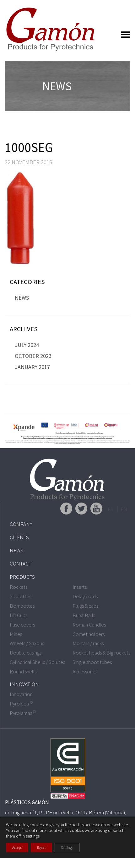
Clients (19, 537)
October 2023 (33, 355)
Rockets (18, 586)
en (124, 509)
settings (33, 836)
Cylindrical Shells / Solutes (37, 662)
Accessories (85, 671)
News (22, 297)
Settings (67, 847)
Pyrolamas (23, 713)
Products (22, 576)
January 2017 (32, 366)
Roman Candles (89, 624)
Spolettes (20, 596)
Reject (41, 847)
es (110, 509)
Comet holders (89, 634)
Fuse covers (22, 624)
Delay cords (85, 596)
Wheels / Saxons (27, 643)
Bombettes (22, 605)
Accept (17, 847)
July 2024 (27, 344)
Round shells (23, 671)
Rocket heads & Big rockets (101, 652)
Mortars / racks (88, 643)
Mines (16, 634)
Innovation (24, 684)
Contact (20, 563)
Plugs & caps (85, 605)
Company (21, 524)
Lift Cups (18, 615)
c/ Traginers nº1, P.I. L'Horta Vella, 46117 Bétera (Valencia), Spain (65, 816)
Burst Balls (84, 615)
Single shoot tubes (92, 662)
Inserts (80, 586)
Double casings (25, 652)
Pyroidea (21, 703)
